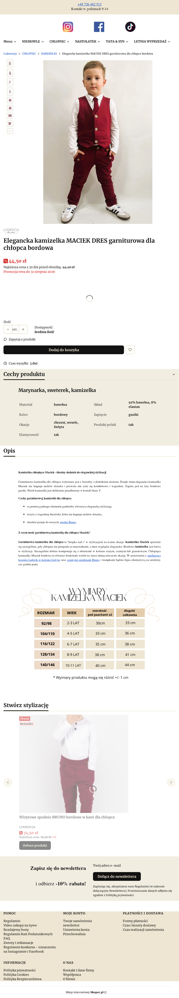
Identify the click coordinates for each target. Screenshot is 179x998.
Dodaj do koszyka (64, 350)
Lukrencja (10, 53)
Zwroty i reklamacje (18, 943)
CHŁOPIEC (29, 53)
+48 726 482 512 (90, 4)
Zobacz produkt (35, 845)
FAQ (6, 938)
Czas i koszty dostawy (139, 925)
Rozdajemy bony (16, 930)
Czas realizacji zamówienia (143, 930)
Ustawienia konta (76, 930)
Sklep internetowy (84, 992)
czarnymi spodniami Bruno (83, 560)
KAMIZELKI (49, 53)
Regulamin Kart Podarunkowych (28, 934)
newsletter (71, 925)
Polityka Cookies (16, 975)
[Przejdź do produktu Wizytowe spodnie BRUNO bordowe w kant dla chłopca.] (73, 764)
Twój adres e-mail (107, 865)
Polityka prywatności (19, 970)
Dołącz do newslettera (117, 876)
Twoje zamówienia (77, 921)
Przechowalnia (74, 934)
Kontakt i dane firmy (78, 970)
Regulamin (11, 921)
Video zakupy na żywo (20, 925)
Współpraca (72, 975)
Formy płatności (135, 921)
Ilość (7, 322)
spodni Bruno (68, 522)
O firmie (69, 979)
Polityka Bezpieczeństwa (22, 979)
